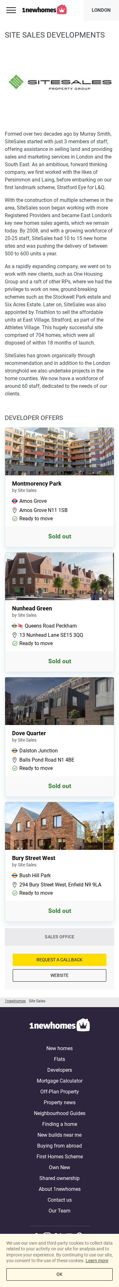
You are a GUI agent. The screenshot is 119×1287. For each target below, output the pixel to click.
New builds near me (59, 1135)
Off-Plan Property (59, 1092)
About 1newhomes (60, 1189)
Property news (60, 1102)
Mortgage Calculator (60, 1081)
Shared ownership (59, 1178)
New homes (59, 1048)
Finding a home (59, 1124)
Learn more (97, 1260)
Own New (59, 1167)
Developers (59, 1070)
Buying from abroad (59, 1146)
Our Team (59, 1211)
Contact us (60, 1200)
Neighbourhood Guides (59, 1113)
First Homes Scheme (59, 1157)
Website (59, 975)
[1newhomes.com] (60, 1026)
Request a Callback (59, 959)
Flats (59, 1059)
